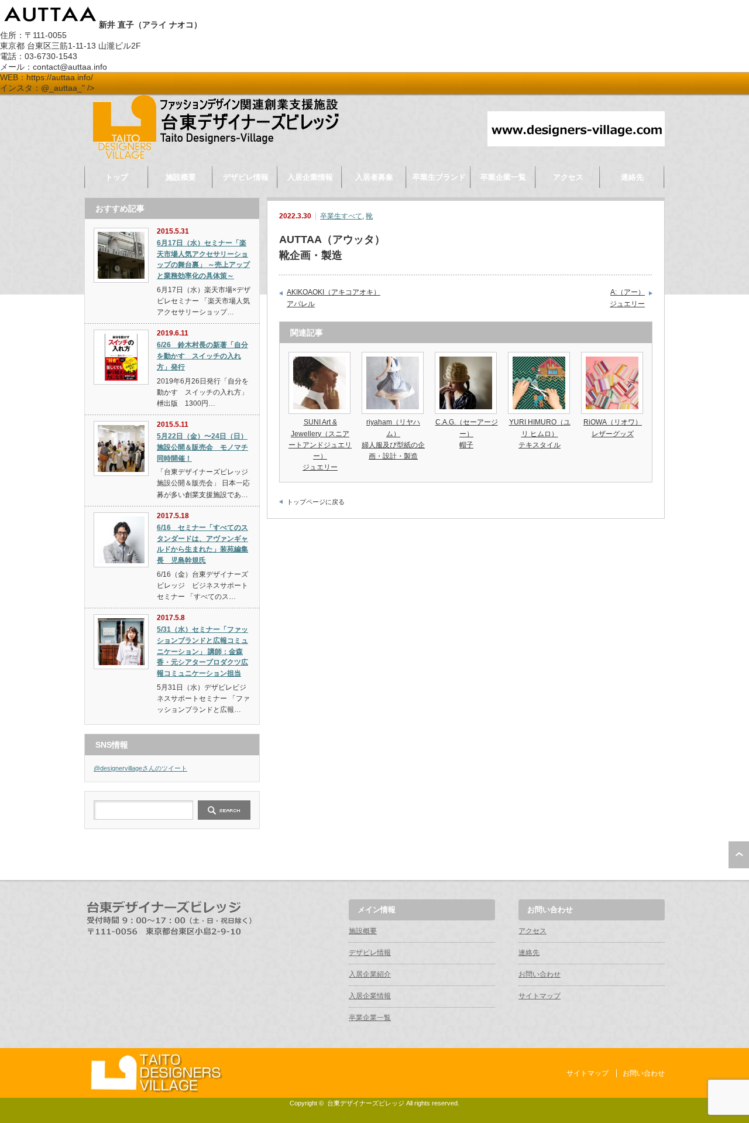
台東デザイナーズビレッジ (365, 1103)
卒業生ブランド (439, 177)
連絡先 (632, 177)
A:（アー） (627, 298)
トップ (116, 177)
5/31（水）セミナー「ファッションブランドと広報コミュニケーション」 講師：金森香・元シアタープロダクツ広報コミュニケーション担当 (202, 651)
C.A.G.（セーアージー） (466, 433)
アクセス (568, 177)
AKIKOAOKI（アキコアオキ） (333, 298)
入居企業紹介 (370, 974)
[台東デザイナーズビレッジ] (214, 156)
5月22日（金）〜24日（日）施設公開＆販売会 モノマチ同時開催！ (202, 447)
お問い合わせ (539, 974)
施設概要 (181, 177)
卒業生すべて (341, 216)
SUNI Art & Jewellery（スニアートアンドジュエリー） (320, 444)
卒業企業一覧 (503, 177)
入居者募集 (374, 177)
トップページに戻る (316, 501)
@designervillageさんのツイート (140, 768)
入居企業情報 (310, 177)
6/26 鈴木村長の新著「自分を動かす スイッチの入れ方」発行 (202, 356)
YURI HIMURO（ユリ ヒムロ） (540, 433)
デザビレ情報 (246, 177)
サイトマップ (539, 996)
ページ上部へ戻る (739, 854)
